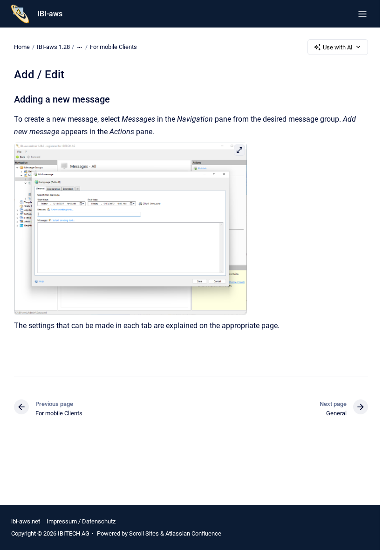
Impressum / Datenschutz (81, 521)
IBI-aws (49, 13)
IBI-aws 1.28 (53, 46)
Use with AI (338, 47)
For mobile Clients (113, 46)
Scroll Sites (144, 533)
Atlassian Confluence (193, 533)
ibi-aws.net (25, 521)
